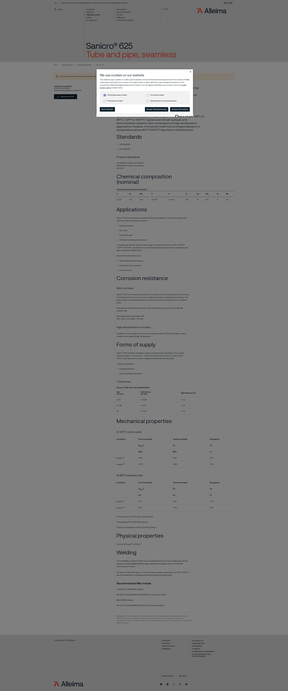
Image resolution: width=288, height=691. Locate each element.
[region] (144, 93)
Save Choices (107, 109)
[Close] (190, 71)
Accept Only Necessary (157, 109)
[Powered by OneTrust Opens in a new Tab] (183, 115)
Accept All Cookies (180, 109)
